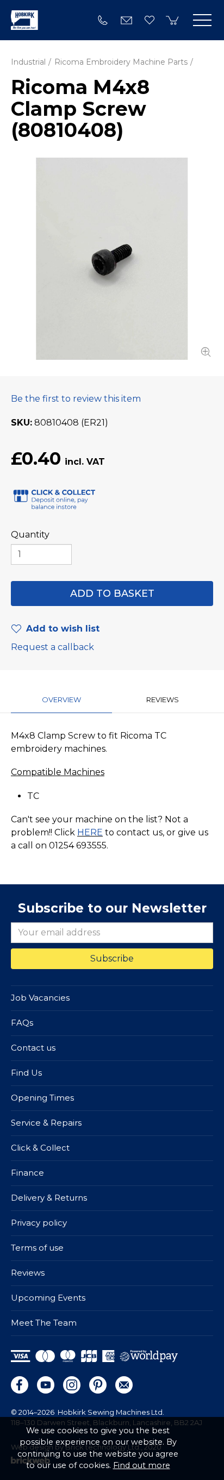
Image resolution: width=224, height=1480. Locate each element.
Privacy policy (39, 1222)
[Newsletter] (124, 1385)
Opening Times (42, 1097)
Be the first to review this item (76, 399)
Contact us (33, 1047)
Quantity (30, 534)
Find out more (141, 1465)
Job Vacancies (40, 997)
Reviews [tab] (162, 699)
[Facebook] (20, 1385)
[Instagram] (72, 1385)
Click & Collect (40, 1147)
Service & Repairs (46, 1122)
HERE (90, 832)
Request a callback (52, 647)
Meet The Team (44, 1322)
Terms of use (37, 1247)
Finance (27, 1172)
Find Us (26, 1072)
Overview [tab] (61, 699)
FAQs (22, 1022)
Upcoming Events (48, 1297)
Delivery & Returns (49, 1197)
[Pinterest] (98, 1385)
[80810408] (112, 259)
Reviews (28, 1272)
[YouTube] (46, 1385)
